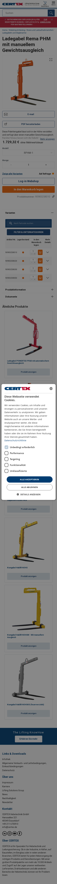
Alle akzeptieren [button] (29, 479)
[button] (28, 494)
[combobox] (51, 388)
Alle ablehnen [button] (29, 487)
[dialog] (28, 442)
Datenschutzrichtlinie (15, 440)
